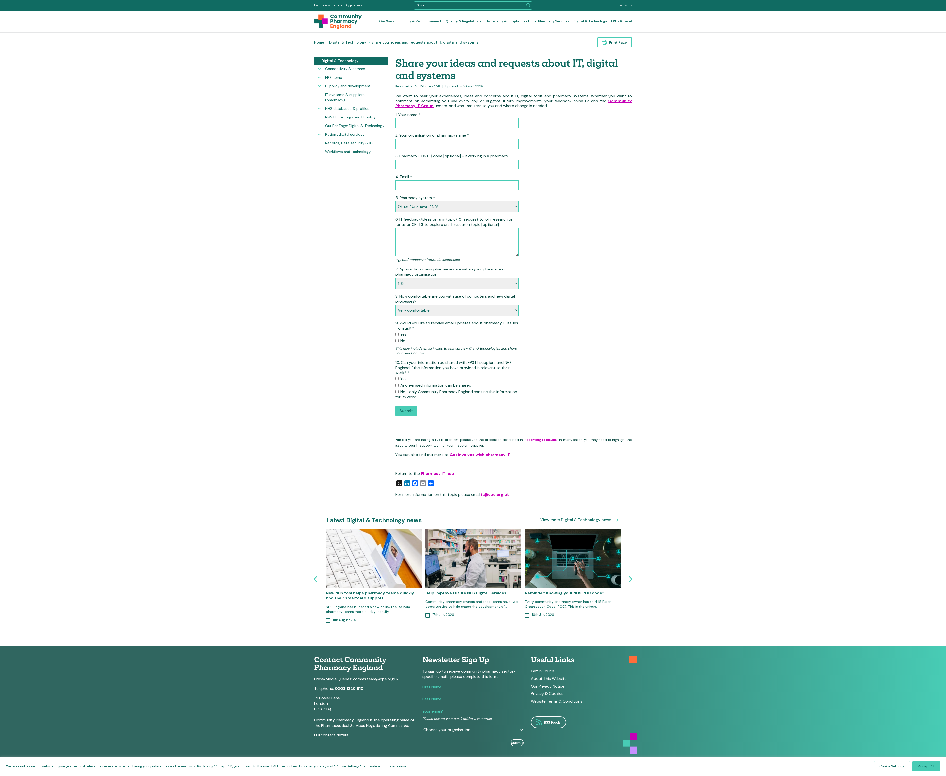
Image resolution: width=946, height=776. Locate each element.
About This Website (549, 678)
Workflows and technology (348, 151)
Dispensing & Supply (502, 21)
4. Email (403, 176)
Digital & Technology (590, 21)
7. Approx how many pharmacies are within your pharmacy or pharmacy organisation (450, 272)
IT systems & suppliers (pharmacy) (345, 97)
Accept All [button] (926, 766)
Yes (402, 334)
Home (319, 42)
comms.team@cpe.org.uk (376, 679)
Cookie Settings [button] (891, 766)
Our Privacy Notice (547, 686)
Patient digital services (345, 134)
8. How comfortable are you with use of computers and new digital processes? (455, 299)
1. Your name (407, 114)
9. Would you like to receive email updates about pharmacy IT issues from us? (456, 326)
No (402, 340)
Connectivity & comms (345, 69)
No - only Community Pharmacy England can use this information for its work (456, 394)
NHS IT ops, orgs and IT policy (350, 117)
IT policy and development (348, 86)
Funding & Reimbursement (420, 21)
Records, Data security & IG (349, 143)
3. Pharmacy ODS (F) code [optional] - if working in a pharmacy (451, 156)
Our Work (386, 21)
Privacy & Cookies (547, 693)
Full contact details (331, 735)
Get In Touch (542, 671)
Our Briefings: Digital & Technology (354, 125)
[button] (528, 5)
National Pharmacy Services (546, 21)
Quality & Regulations (463, 21)
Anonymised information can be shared (435, 385)
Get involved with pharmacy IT (480, 454)
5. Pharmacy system (415, 197)
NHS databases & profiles (347, 108)
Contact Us (625, 5)
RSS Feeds (552, 722)
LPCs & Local (621, 21)
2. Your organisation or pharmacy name (432, 135)
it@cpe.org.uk (495, 494)
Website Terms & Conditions (556, 701)
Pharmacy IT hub (437, 473)
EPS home (333, 77)
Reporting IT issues (540, 440)
